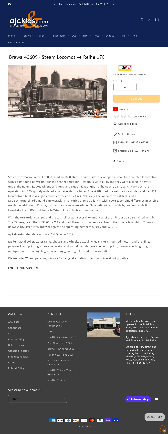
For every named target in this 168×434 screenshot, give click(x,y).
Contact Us (14, 327)
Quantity (118, 80)
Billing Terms (16, 345)
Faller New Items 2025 (60, 354)
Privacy (12, 362)
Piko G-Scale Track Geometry (58, 362)
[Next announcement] (113, 4)
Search (12, 333)
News (50, 331)
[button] (14, 35)
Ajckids (87, 426)
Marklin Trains (56, 380)
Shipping (117, 74)
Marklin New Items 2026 (61, 337)
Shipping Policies (18, 356)
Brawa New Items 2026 (60, 348)
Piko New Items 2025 (59, 343)
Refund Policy (16, 368)
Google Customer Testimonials (57, 323)
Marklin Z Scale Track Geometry (60, 372)
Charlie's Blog (16, 339)
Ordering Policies (18, 350)
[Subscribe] (63, 399)
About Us (13, 321)
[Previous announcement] (54, 4)
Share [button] (120, 161)
